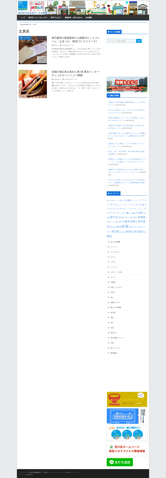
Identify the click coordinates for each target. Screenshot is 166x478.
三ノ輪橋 (132, 213)
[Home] (30, 24)
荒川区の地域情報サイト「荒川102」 (39, 472)
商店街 (121, 217)
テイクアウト (119, 208)
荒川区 (116, 231)
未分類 (113, 312)
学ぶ (112, 297)
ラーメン (116, 212)
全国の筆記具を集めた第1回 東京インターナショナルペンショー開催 (75, 73)
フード (133, 209)
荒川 (130, 227)
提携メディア (115, 302)
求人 (112, 323)
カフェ (114, 204)
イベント (23, 72)
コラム (113, 262)
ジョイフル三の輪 (137, 205)
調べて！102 (115, 348)
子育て (126, 217)
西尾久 (129, 231)
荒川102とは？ (56, 17)
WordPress (29, 474)
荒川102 (135, 227)
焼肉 (114, 227)
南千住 (114, 217)
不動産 (113, 282)
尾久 (135, 217)
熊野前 (118, 227)
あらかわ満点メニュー (113, 200)
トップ (22, 17)
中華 (144, 213)
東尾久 (134, 221)
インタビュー (115, 252)
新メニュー (112, 222)
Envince (67, 472)
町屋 (125, 226)
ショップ (126, 205)
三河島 (139, 212)
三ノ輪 (125, 213)
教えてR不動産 (116, 307)
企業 (108, 217)
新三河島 (119, 222)
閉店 (145, 232)
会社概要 (89, 17)
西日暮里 (138, 231)
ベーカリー (140, 209)
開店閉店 (114, 353)
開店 (109, 236)
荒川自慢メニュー (117, 338)
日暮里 (126, 221)
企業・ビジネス (25, 38)
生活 (112, 328)
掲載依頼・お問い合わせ (73, 17)
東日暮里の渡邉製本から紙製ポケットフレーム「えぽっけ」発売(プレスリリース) (76, 39)
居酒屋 (141, 217)
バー (128, 209)
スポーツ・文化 (116, 272)
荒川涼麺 (123, 232)
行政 (112, 343)
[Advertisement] (127, 60)
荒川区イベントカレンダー (37, 17)
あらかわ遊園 (125, 200)
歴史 (111, 227)
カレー (120, 205)
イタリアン (135, 200)
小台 (131, 217)
